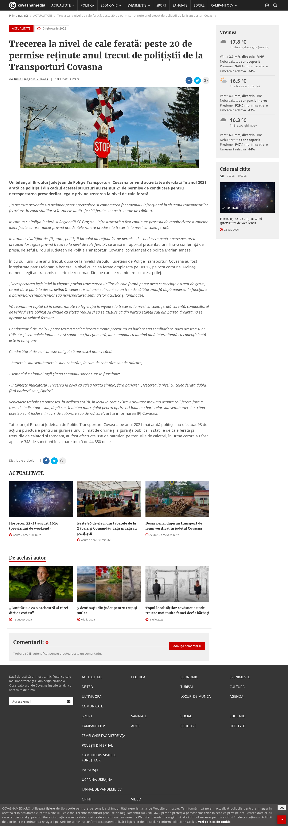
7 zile (230, 175)
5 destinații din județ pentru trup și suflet (107, 610)
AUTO (135, 726)
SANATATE (180, 5)
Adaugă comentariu (187, 646)
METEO (87, 686)
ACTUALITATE (21, 28)
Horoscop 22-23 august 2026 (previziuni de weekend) (33, 525)
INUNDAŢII (90, 770)
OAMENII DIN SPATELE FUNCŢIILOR (99, 757)
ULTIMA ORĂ (91, 696)
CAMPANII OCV (93, 726)
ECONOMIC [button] (109, 5)
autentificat (40, 654)
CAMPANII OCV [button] (222, 5)
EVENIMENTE (240, 677)
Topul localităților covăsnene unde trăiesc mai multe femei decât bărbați (177, 610)
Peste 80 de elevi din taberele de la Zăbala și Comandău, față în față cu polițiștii (107, 528)
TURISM (186, 686)
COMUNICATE (92, 706)
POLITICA (87, 5)
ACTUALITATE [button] (61, 5)
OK (282, 808)
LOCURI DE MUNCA (195, 696)
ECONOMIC (189, 677)
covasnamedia (31, 5)
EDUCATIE (58, 16)
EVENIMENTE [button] (137, 5)
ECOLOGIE (188, 726)
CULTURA (237, 686)
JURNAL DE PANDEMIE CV (102, 789)
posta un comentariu (86, 654)
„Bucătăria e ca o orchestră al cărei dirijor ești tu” (38, 610)
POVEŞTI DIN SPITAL (97, 745)
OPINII (87, 799)
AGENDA (236, 696)
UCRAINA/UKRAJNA (97, 779)
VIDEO (136, 799)
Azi (222, 175)
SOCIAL (199, 5)
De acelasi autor (27, 558)
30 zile (242, 175)
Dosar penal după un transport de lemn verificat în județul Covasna (173, 525)
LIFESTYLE (237, 726)
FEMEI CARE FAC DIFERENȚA (103, 735)
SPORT (161, 5)
